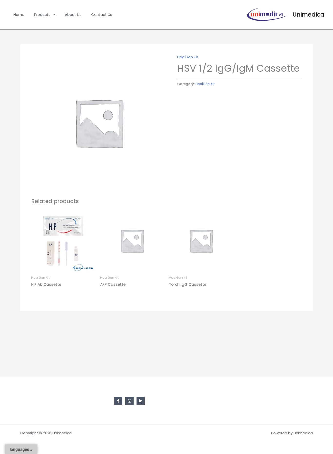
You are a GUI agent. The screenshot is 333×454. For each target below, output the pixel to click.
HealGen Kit (187, 56)
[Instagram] (129, 401)
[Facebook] (118, 401)
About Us (73, 14)
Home (18, 14)
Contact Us (101, 14)
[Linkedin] (141, 401)
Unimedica (308, 14)
